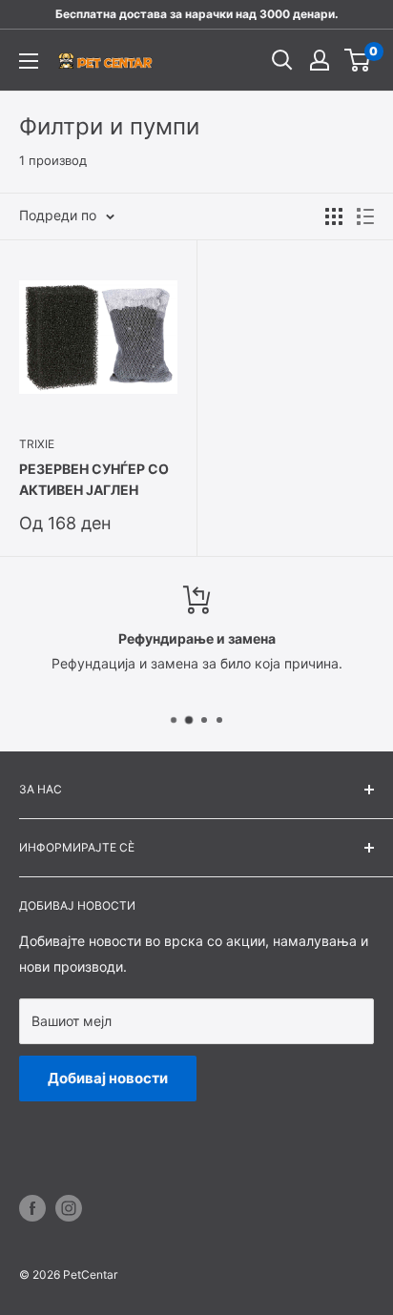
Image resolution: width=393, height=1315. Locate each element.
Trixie (36, 444)
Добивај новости (108, 1078)
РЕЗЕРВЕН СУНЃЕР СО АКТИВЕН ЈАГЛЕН (94, 479)
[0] (358, 60)
